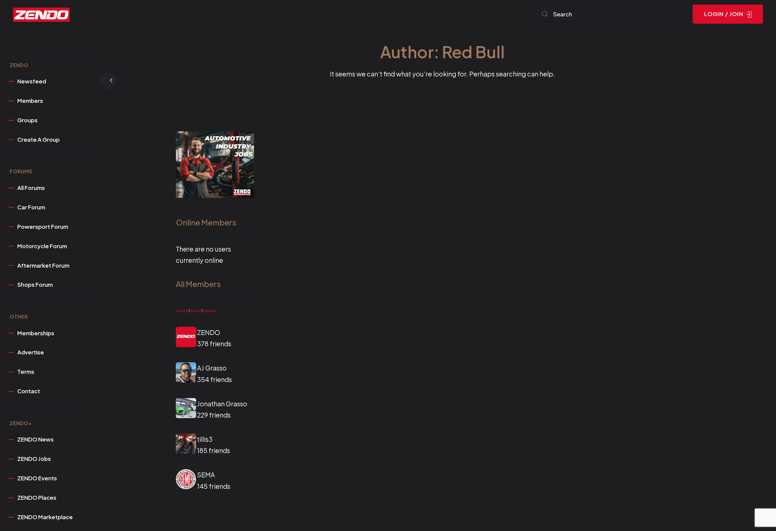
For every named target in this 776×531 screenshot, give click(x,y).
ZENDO (208, 332)
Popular (209, 311)
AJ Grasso (212, 368)
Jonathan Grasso (222, 404)
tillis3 (204, 439)
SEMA (206, 475)
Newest (182, 311)
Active (195, 311)
